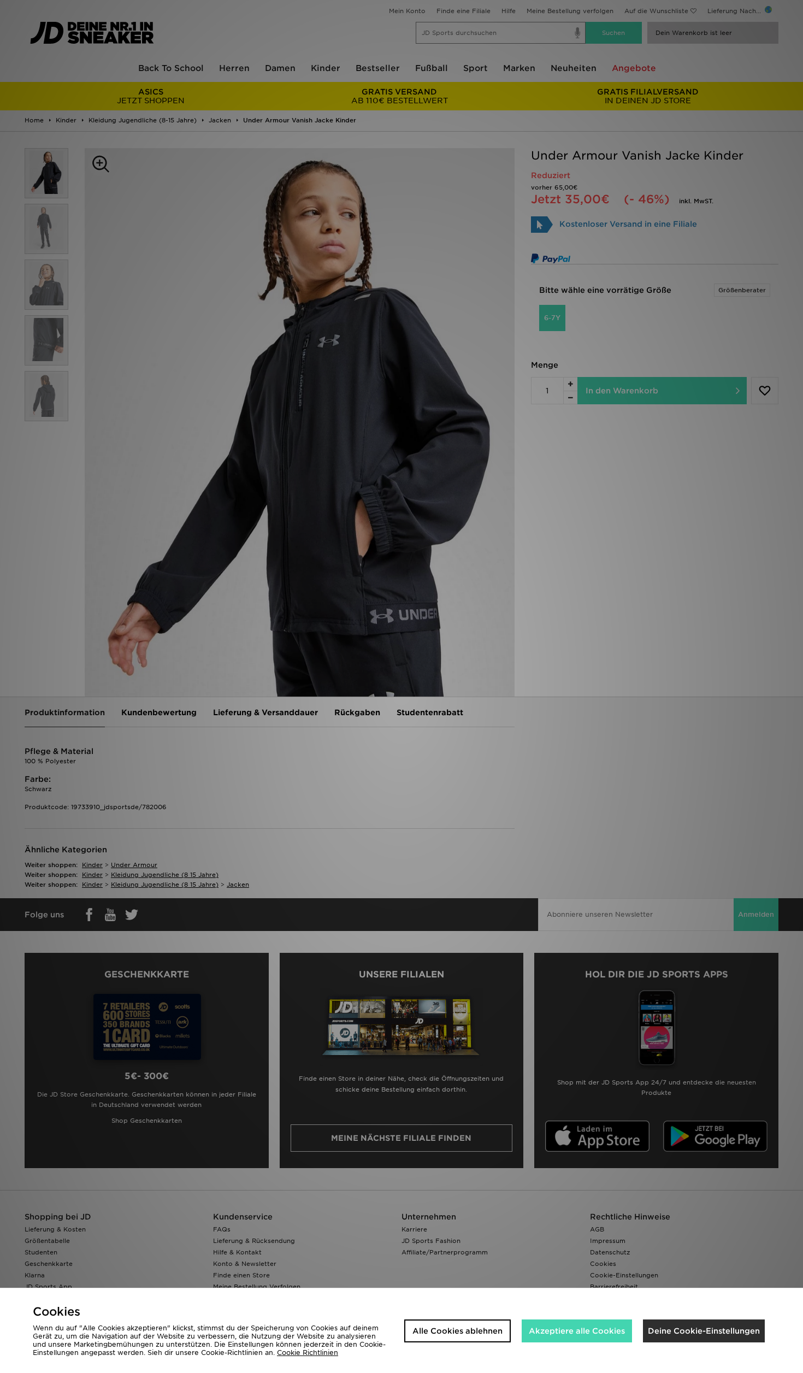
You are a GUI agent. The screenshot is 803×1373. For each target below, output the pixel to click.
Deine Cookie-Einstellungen (704, 1331)
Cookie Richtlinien (307, 1352)
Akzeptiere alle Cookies (577, 1331)
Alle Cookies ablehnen (457, 1331)
